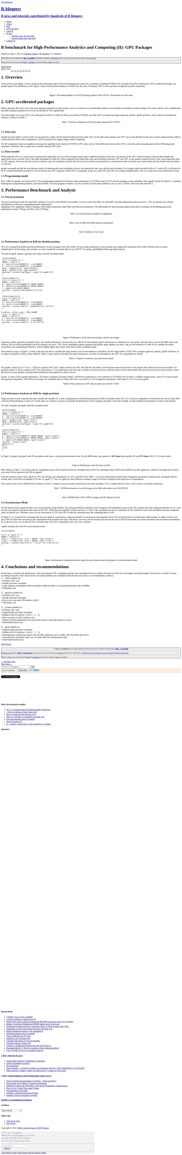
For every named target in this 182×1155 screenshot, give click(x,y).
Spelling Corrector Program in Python (22, 1093)
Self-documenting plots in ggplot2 (20, 719)
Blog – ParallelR (29, 58)
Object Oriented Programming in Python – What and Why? (31, 1081)
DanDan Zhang (30, 54)
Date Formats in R (14, 721)
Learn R (9, 31)
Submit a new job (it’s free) (23, 36)
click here (31, 62)
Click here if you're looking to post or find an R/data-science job (105, 653)
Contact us (10, 41)
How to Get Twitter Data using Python (22, 1088)
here (94, 58)
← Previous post (8, 661)
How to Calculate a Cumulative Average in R (25, 717)
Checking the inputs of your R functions (23, 1041)
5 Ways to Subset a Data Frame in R (21, 712)
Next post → (6, 664)
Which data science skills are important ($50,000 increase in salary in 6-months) (39, 1021)
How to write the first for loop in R (21, 714)
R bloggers (44, 54)
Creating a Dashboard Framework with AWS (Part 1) (28, 1046)
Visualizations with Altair (17, 1090)
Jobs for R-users (15, 1056)
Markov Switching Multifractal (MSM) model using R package (32, 1024)
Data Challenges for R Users (18, 1036)
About (9, 24)
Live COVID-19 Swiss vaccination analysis (24, 1050)
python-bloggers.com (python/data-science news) (29, 1076)
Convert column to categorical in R (21, 1019)
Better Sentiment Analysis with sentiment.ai (24, 1031)
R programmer (12, 1066)
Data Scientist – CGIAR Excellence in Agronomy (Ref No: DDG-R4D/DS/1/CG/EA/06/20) (45, 1068)
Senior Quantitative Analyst (18, 1063)
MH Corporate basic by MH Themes (33, 1128)
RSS (8, 26)
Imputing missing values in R (18, 1043)
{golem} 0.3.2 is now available (19, 1017)
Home (9, 21)
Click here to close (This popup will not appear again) (23, 1153)
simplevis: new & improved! (18, 1038)
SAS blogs (10, 1123)
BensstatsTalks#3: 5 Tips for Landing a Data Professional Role (32, 1048)
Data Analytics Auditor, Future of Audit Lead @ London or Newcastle (36, 1070)
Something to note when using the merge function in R (29, 1029)
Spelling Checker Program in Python (21, 1095)
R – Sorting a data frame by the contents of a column (28, 724)
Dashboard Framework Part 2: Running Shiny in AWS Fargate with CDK (37, 1026)
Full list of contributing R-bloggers (16, 1100)
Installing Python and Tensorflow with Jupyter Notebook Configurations (36, 1086)
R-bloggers (54, 58)
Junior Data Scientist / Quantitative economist (25, 1061)
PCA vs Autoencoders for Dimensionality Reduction (28, 709)
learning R (61, 653)
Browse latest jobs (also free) (24, 38)
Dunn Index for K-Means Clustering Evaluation (26, 1083)
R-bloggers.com (7, 653)
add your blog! (12, 29)
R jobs (9, 33)
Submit (7, 1149)
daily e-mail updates (25, 653)
